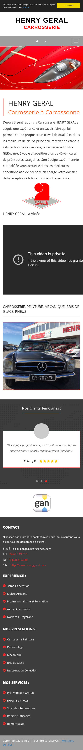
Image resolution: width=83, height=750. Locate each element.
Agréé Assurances (18, 609)
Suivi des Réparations (21, 708)
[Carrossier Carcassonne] (41, 356)
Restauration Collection (22, 670)
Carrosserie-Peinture (20, 639)
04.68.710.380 (19, 560)
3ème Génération (18, 586)
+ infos (26, 7)
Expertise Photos (18, 700)
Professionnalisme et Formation (27, 601)
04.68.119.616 (18, 554)
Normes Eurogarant (20, 617)
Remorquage (15, 724)
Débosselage (15, 647)
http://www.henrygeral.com (28, 565)
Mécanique (14, 655)
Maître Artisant (17, 593)
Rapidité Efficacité (18, 716)
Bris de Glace (15, 662)
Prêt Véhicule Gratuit (20, 693)
